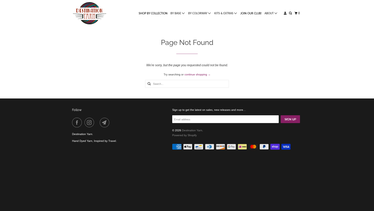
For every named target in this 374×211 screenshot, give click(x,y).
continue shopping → (197, 74)
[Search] (290, 13)
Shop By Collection (153, 13)
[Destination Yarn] (89, 13)
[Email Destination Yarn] (105, 122)
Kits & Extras (224, 13)
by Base (176, 13)
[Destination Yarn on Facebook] (78, 122)
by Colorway (198, 13)
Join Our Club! (251, 13)
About (269, 13)
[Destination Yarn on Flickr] (98, 122)
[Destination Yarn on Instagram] (90, 122)
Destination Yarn (192, 130)
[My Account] (285, 13)
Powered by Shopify (184, 135)
